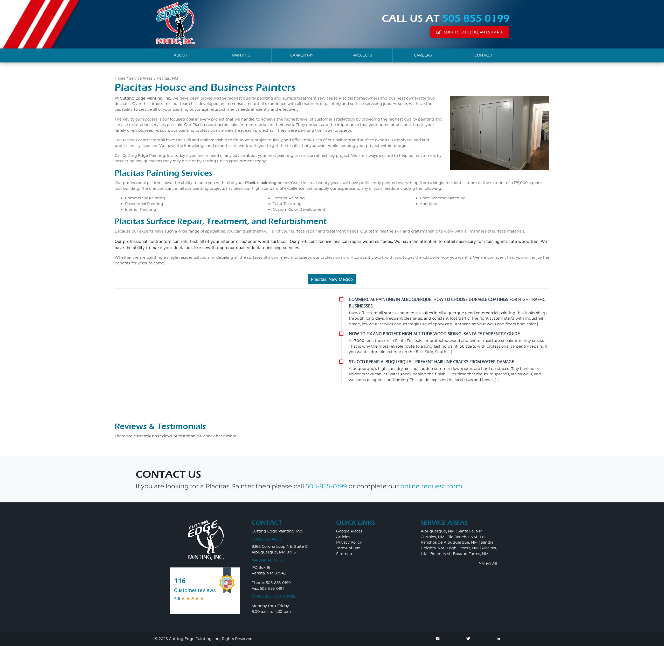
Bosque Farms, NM (471, 553)
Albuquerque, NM (438, 531)
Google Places (349, 531)
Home (120, 78)
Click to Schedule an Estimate (473, 32)
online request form (431, 486)
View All (489, 563)
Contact (483, 55)
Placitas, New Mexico (332, 279)
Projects (362, 55)
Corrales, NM (433, 537)
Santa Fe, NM (470, 531)
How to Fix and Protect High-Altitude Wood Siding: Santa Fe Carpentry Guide (434, 333)
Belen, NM (440, 553)
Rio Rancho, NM (462, 537)
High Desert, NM (463, 548)
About (180, 55)
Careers (423, 55)
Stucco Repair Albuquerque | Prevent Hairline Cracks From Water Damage (431, 361)
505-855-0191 (272, 588)
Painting (241, 55)
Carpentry (301, 55)
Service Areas (141, 78)
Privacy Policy (349, 542)
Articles (343, 537)
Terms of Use (348, 548)
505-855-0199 (475, 18)
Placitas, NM (167, 78)
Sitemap (344, 553)
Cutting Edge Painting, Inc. (194, 638)
